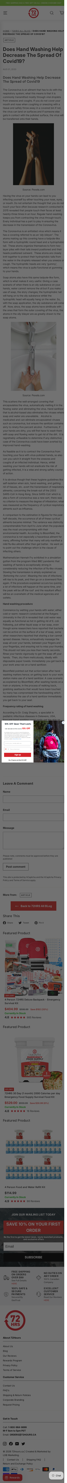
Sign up (17, 755)
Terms (20, 738)
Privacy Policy (15, 738)
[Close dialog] (63, 722)
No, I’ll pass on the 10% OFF (18, 760)
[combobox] (6, 749)
